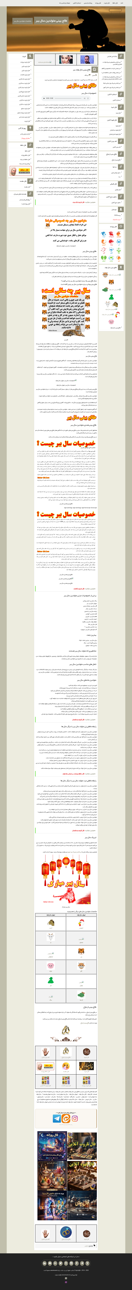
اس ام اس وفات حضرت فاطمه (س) (111, 72)
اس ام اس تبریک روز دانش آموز (112, 87)
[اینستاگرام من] (71, 1263)
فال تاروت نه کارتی (24, 99)
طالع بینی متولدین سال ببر (51, 20)
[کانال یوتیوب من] (50, 1263)
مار (51, 985)
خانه (122, 2)
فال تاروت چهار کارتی (24, 87)
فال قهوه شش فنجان (115, 134)
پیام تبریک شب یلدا (24, 163)
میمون (81, 942)
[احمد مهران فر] (87, 60)
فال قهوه (118, 125)
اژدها (81, 999)
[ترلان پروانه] (66, 60)
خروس (81, 927)
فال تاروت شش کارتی (24, 95)
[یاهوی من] (87, 1263)
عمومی (86, 1245)
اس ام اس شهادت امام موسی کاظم (111, 68)
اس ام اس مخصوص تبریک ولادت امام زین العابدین (112, 63)
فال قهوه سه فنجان (115, 129)
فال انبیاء (118, 112)
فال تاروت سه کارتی (24, 83)
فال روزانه (98, 2)
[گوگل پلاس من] (55, 1263)
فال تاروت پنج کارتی (24, 91)
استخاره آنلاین (77, 2)
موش (81, 985)
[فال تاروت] (82, 1146)
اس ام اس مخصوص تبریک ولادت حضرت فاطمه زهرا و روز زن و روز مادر (112, 77)
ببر (81, 956)
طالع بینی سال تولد (115, 327)
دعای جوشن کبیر (116, 172)
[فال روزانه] (52, 1146)
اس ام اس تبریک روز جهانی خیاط (112, 83)
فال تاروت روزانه (25, 62)
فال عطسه (27, 186)
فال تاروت (107, 2)
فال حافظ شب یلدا (25, 159)
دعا (120, 176)
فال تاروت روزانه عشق (23, 112)
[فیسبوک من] (77, 1263)
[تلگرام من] (82, 1263)
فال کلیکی (118, 189)
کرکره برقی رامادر (25, 133)
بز (50, 942)
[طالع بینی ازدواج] (66, 1031)
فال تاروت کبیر (26, 66)
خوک (50, 971)
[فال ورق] (52, 1205)
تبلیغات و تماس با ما (64, 2)
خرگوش (50, 956)
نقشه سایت (58, 1274)
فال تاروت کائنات (25, 74)
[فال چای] (82, 1205)
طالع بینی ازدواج (116, 159)
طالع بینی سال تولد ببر (81, 70)
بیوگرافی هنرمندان (24, 199)
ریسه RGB (117, 215)
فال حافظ (115, 2)
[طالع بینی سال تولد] (111, 299)
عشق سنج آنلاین (116, 202)
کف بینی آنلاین (117, 146)
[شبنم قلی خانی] (44, 62)
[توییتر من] (61, 1263)
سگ (51, 999)
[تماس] (66, 1263)
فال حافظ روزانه (25, 155)
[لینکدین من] (44, 1263)
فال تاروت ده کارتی (24, 104)
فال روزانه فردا (26, 203)
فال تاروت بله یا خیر (24, 116)
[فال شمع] (52, 1176)
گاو (81, 971)
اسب (50, 927)
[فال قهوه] (82, 1176)
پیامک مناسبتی (88, 2)
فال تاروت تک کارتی (24, 78)
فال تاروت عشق (25, 108)
